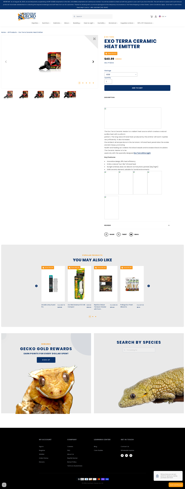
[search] (92, 16)
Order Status (43, 458)
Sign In (41, 446)
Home (3, 32)
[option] (49, 61)
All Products (12, 32)
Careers (70, 446)
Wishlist (41, 454)
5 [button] (93, 83)
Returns (42, 462)
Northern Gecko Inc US (95, 483)
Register (42, 450)
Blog (95, 446)
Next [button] (93, 62)
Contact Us (125, 446)
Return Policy (71, 462)
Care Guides (98, 450)
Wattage (107, 71)
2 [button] (83, 83)
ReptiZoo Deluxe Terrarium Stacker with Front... (100, 307)
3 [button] (86, 83)
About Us (70, 454)
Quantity (107, 78)
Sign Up (46, 360)
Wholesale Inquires (127, 450)
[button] (39, 286)
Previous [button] (6, 62)
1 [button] (79, 83)
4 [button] (90, 83)
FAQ (68, 450)
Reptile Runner (72, 458)
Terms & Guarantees (74, 466)
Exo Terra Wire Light (142, 153)
